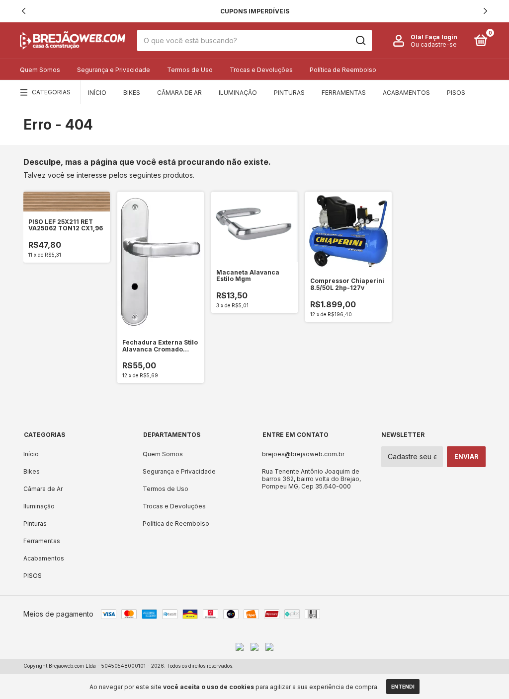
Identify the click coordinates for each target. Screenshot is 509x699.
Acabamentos (406, 92)
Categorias (51, 92)
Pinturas (289, 92)
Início (97, 92)
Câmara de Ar (179, 92)
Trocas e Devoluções (261, 69)
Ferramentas (344, 92)
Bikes (131, 92)
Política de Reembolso (343, 69)
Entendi (403, 687)
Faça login (441, 37)
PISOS (456, 92)
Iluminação (238, 92)
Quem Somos (40, 69)
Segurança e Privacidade (113, 69)
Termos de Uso (190, 69)
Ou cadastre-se (434, 44)
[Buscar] (360, 41)
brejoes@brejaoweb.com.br (303, 454)
